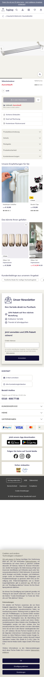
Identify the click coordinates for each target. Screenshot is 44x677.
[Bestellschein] (29, 10)
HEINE (4, 412)
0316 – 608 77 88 (10, 398)
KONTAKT (6, 371)
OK (21, 661)
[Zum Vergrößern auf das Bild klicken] (39, 74)
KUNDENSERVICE (9, 406)
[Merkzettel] (35, 10)
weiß (7, 91)
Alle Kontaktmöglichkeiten (16, 384)
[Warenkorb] (41, 10)
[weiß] (3, 90)
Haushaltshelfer (27, 16)
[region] (22, 613)
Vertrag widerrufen (14, 480)
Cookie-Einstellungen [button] (22, 491)
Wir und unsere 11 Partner (11, 559)
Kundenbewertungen (11, 156)
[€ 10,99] (15, 184)
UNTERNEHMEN (9, 419)
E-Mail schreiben (11, 378)
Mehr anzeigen (10, 353)
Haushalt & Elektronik (14, 16)
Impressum (23, 486)
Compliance (33, 486)
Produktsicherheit (10, 150)
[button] (3, 10)
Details (6, 138)
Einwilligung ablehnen (21, 666)
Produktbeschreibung (11, 132)
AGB (25, 480)
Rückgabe (7, 144)
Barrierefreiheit (12, 486)
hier (29, 583)
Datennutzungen (30, 561)
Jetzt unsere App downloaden (22, 437)
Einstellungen (21, 672)
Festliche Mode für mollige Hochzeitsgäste (20, 280)
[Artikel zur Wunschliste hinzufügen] (38, 99)
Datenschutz (33, 480)
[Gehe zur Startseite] (10, 10)
